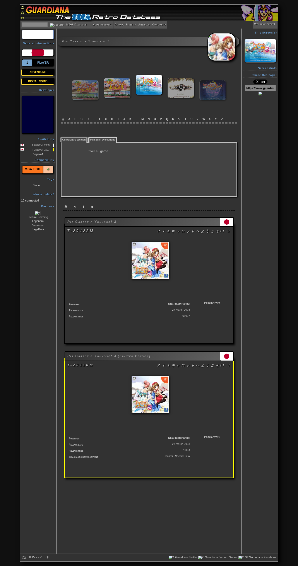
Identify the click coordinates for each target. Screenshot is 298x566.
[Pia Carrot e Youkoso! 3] (149, 76)
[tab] (74, 139)
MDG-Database (76, 24)
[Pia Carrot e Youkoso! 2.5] (117, 79)
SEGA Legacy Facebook (260, 557)
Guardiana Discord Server (220, 557)
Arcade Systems (125, 24)
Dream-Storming (37, 217)
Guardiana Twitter (185, 557)
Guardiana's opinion (74, 139)
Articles (144, 24)
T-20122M (37, 145)
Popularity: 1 (212, 437)
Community (159, 24)
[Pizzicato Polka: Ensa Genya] (213, 82)
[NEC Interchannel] (37, 115)
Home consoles (100, 24)
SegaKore (38, 229)
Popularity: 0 (212, 302)
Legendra (38, 221)
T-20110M (37, 149)
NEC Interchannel (179, 303)
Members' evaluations (102, 139)
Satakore (37, 225)
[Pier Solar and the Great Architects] (181, 79)
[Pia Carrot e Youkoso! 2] (85, 82)
